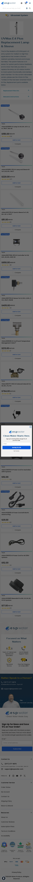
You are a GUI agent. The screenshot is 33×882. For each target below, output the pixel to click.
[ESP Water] (8, 3)
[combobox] (14, 8)
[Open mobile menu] (30, 3)
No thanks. (16, 451)
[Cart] (25, 3)
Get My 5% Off (16, 447)
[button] (27, 8)
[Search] (30, 8)
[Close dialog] (31, 427)
